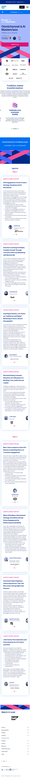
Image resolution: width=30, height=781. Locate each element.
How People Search (5, 748)
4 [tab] (16, 502)
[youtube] (3, 761)
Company (3, 740)
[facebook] (1, 761)
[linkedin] (6, 761)
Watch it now (15, 44)
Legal (2, 754)
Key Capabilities (5, 730)
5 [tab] (18, 502)
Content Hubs (4, 751)
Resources (3, 746)
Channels (3, 732)
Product (3, 727)
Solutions (3, 735)
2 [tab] (15, 234)
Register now (20, 2)
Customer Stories (5, 738)
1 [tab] (13, 234)
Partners (3, 743)
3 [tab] (16, 234)
